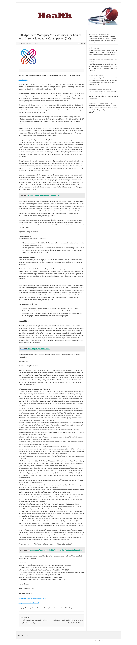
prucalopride (75, 608)
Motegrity (67, 608)
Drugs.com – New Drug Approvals (29, 603)
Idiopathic (61, 608)
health (23, 43)
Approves (40, 608)
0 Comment (81, 43)
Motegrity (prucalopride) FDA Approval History (33, 598)
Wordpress (117, 641)
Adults (34, 608)
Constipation (53, 608)
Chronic (46, 608)
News (26, 608)
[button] (23, 80)
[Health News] (68, 24)
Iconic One (98, 641)
